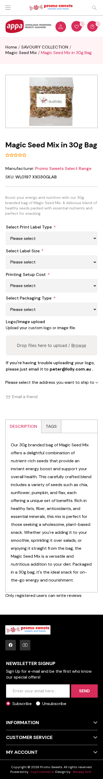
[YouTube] (25, 645)
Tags (51, 426)
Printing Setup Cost (26, 274)
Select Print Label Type (29, 227)
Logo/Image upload (25, 321)
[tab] (23, 426)
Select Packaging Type (29, 298)
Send (84, 691)
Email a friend (25, 396)
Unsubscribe (54, 703)
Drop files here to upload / (51, 345)
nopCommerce (42, 772)
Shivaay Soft (82, 772)
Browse (78, 345)
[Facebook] (10, 645)
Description (23, 426)
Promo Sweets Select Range (63, 168)
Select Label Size (23, 251)
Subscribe (22, 703)
